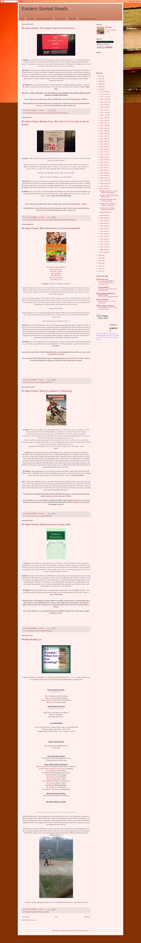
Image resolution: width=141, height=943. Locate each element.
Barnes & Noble (78, 358)
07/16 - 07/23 (104, 154)
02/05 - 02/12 (104, 239)
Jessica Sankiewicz (103, 287)
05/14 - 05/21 (104, 178)
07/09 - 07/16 (104, 157)
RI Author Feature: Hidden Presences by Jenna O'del (46, 524)
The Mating (45, 773)
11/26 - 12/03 (104, 105)
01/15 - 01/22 (104, 247)
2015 (100, 258)
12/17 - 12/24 (104, 97)
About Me (30, 19)
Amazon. (60, 613)
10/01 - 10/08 (104, 126)
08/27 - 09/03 (104, 139)
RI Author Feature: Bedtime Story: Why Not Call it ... (109, 196)
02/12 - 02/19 (104, 236)
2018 (100, 86)
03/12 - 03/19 (104, 226)
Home (22, 19)
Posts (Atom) (32, 920)
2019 (100, 84)
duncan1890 (73, 930)
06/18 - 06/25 (104, 165)
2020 (100, 81)
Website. (84, 99)
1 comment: (41, 380)
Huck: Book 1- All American (51, 789)
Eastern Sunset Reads (45, 8)
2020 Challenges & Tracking (87, 19)
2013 (100, 263)
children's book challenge (47, 113)
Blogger (86, 930)
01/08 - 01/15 (104, 249)
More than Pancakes (56, 269)
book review (37, 113)
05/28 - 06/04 (104, 173)
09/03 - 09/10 (104, 136)
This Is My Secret (103, 279)
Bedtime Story (38, 220)
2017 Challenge (30, 113)
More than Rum (56, 273)
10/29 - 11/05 (104, 115)
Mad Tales (50, 702)
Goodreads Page (75, 99)
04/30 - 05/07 (104, 183)
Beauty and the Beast (43, 766)
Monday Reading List (32, 639)
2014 (100, 261)
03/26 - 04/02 (104, 220)
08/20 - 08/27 (104, 141)
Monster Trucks (46, 700)
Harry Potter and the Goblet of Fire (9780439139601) (107, 289)
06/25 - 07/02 (104, 162)
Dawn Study (50, 783)
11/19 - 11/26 (104, 107)
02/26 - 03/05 (104, 231)
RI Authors (65, 113)
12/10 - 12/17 (104, 99)
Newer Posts (25, 917)
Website (76, 502)
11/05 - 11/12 (104, 112)
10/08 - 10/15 (104, 123)
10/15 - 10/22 (104, 120)
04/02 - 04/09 (104, 218)
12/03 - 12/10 (104, 102)
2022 (100, 76)
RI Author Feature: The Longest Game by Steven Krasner (48, 28)
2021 (100, 79)
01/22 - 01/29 (104, 244)
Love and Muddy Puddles (50, 781)
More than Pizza (56, 275)
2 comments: (41, 217)
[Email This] (48, 110)
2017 (100, 89)
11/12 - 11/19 (104, 110)
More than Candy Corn (56, 277)
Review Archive (60, 19)
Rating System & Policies (44, 19)
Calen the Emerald (50, 696)
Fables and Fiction (50, 698)
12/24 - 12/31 (104, 94)
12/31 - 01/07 (104, 91)
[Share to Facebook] (53, 110)
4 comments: (41, 110)
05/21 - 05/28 (104, 175)
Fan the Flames (51, 777)
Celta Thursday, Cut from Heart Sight (108, 296)
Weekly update (34, 912)
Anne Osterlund (103, 300)
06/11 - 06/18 (104, 168)
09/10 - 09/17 (104, 133)
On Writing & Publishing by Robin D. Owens (106, 294)
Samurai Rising (50, 770)
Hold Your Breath (51, 775)
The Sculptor (50, 787)
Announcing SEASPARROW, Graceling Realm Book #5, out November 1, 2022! (106, 282)
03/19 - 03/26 (104, 223)
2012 (100, 266)
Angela (110, 27)
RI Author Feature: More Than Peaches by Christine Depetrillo (51, 228)
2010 (100, 271)
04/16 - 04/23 (104, 188)
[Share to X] (52, 110)
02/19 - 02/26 (104, 234)
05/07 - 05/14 (104, 181)
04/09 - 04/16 (104, 215)
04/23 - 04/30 (104, 186)
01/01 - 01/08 (104, 252)
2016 (100, 255)
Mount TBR (44, 382)
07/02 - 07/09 (104, 160)
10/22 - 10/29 (104, 118)
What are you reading (44, 912)
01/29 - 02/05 (104, 242)
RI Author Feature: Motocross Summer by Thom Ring (47, 390)
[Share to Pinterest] (55, 110)
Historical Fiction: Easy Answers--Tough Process (107, 302)
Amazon (38, 105)
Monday (28, 912)
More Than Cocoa (56, 279)
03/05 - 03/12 (104, 228)
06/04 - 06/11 (104, 170)
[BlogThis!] (50, 110)
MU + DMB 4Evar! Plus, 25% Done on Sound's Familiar (107, 308)
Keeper (49, 779)
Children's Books (58, 113)
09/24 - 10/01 (104, 128)
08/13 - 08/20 (104, 144)
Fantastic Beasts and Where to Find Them (51, 768)
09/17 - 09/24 (104, 131)
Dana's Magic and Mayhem (106, 306)
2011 (100, 268)
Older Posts (87, 917)
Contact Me (72, 19)
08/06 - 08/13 (104, 147)
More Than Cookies (56, 271)
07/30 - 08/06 (104, 149)
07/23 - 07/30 (104, 152)
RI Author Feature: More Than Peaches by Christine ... (108, 200)
